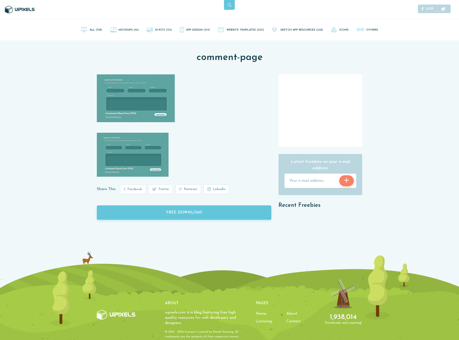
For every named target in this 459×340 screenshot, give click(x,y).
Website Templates (245, 29)
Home (261, 314)
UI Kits (163, 29)
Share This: (106, 189)
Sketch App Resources (301, 29)
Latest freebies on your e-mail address (320, 165)
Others (372, 29)
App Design (198, 29)
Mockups (129, 29)
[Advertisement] (320, 110)
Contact (293, 321)
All (96, 29)
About (291, 314)
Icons (344, 29)
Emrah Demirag (223, 331)
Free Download (184, 212)
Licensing (264, 321)
